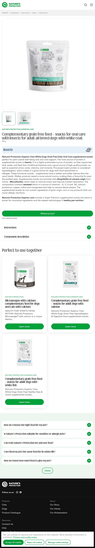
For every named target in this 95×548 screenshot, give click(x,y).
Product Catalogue (11, 512)
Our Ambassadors (58, 512)
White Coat (43, 13)
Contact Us (7, 524)
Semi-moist (25, 13)
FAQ (4, 528)
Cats (4, 504)
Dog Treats (15, 13)
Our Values (55, 508)
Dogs (4, 508)
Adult (34, 13)
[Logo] (25, 5)
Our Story (54, 504)
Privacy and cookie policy (25, 537)
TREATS (5, 13)
